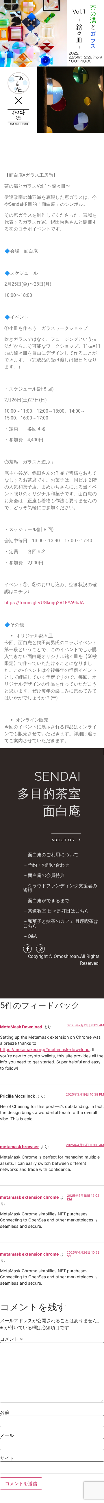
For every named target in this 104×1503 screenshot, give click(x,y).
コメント (11, 1339)
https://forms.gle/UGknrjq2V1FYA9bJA (44, 602)
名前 (4, 1412)
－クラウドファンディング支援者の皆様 (60, 888)
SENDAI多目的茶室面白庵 (49, 793)
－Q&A (30, 936)
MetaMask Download (21, 1026)
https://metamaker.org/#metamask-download (45, 1049)
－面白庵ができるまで (46, 900)
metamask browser (19, 1146)
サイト (7, 1458)
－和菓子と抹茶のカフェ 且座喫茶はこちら (60, 924)
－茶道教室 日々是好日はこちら (56, 911)
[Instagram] (40, 948)
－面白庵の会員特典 (44, 875)
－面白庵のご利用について (51, 854)
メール (7, 1435)
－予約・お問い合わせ (46, 865)
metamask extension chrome (29, 1197)
